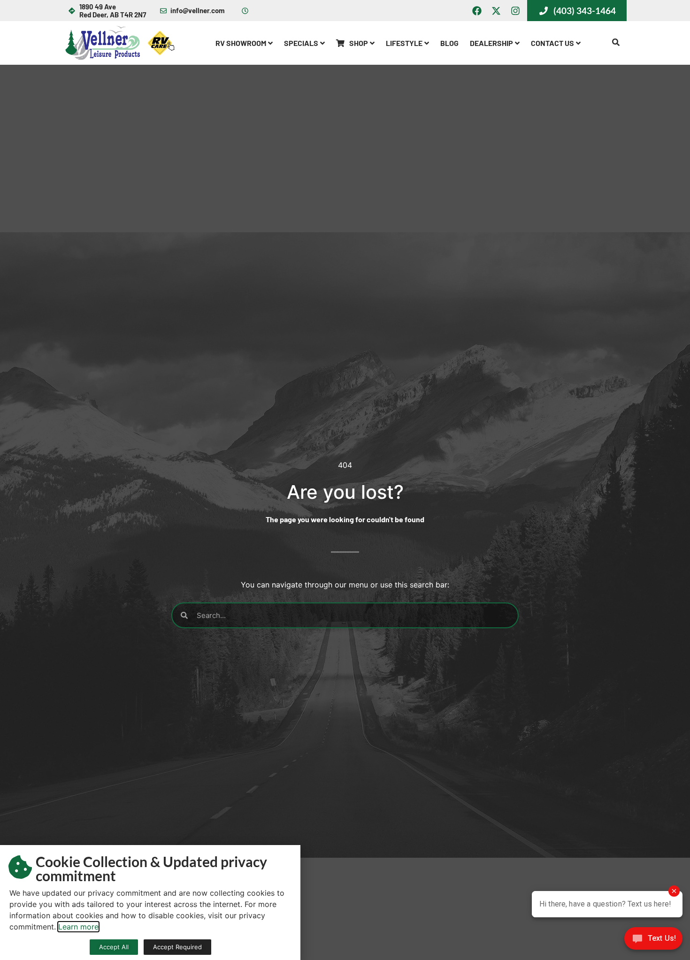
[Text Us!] (653, 941)
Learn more (78, 926)
